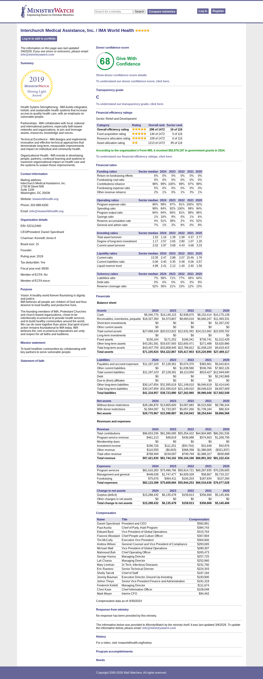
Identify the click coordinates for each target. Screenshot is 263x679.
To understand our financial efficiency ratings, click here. (134, 156)
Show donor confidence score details (121, 75)
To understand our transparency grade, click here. (130, 104)
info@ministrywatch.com (37, 54)
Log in (203, 11)
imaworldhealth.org (45, 199)
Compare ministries (162, 11)
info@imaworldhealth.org (46, 211)
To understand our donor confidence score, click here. (133, 81)
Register (218, 11)
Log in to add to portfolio (39, 38)
